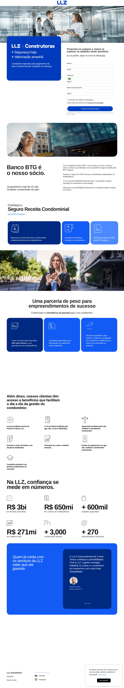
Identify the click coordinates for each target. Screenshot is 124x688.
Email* (69, 69)
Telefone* (70, 75)
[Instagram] (36, 679)
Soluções (10, 676)
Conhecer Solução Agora (90, 109)
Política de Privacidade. (96, 103)
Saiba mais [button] (102, 674)
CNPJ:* (69, 94)
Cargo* (69, 81)
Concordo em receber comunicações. (81, 100)
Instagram (42, 680)
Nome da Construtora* (74, 88)
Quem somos (11, 680)
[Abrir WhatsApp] (5, 683)
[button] (85, 603)
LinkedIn (42, 676)
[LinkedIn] (36, 675)
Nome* (69, 63)
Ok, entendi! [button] (104, 680)
